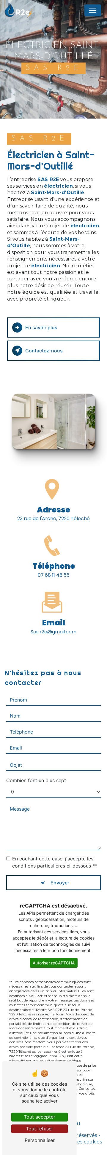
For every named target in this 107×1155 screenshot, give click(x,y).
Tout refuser (39, 1129)
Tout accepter (39, 1117)
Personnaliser (40, 1140)
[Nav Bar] (92, 10)
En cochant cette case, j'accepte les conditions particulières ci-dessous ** (54, 862)
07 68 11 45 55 (54, 575)
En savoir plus (41, 327)
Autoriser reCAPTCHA (54, 962)
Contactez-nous (44, 351)
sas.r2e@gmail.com (53, 631)
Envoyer (60, 883)
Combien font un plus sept (36, 780)
